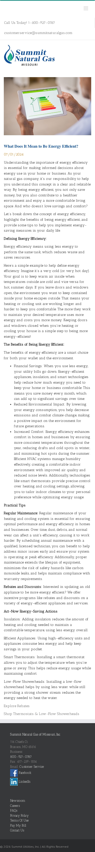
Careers (15, 806)
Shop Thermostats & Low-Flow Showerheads (41, 714)
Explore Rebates (17, 706)
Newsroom (17, 801)
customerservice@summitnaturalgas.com (38, 33)
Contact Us (17, 830)
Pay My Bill (18, 825)
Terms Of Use (19, 820)
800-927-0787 (21, 757)
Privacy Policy (19, 815)
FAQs (13, 810)
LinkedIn (24, 781)
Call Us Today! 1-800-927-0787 (29, 23)
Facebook (24, 773)
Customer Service (32, 767)
